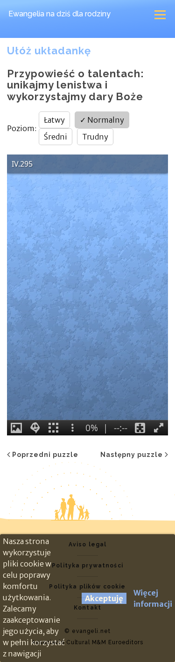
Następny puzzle (131, 454)
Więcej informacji (152, 598)
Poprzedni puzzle (45, 454)
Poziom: (21, 128)
